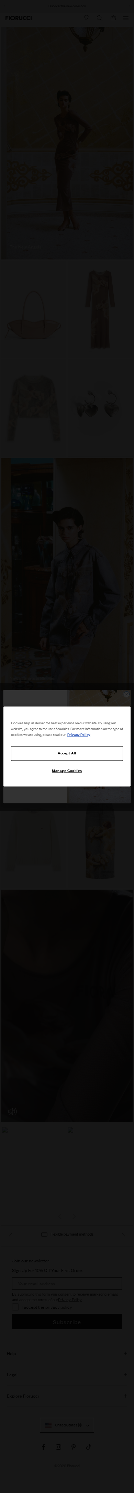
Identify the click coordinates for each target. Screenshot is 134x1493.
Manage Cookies (67, 771)
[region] (67, 746)
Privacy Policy (78, 735)
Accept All (67, 753)
